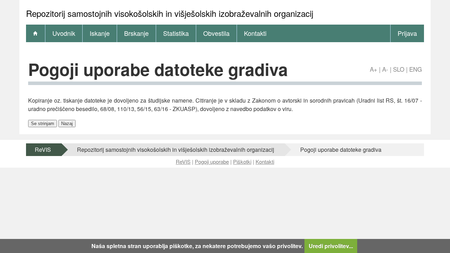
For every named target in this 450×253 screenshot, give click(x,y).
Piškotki (242, 161)
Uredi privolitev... (331, 246)
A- (385, 69)
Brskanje (136, 33)
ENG (415, 69)
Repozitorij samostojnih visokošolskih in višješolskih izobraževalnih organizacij (175, 149)
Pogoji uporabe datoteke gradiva (340, 149)
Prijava (407, 33)
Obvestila (216, 33)
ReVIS (43, 149)
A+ (373, 69)
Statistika (176, 33)
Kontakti (255, 33)
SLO (398, 69)
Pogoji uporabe (212, 161)
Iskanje (100, 33)
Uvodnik (63, 33)
